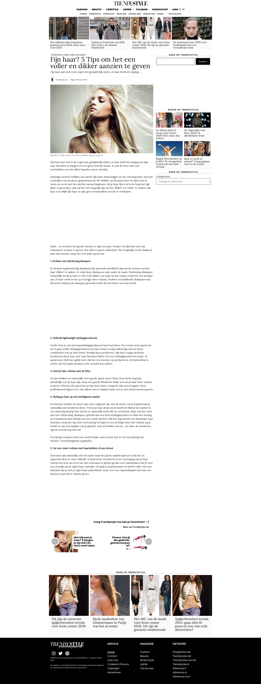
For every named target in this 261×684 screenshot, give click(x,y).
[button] (183, 9)
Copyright (113, 668)
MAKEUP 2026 (149, 14)
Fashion (82, 9)
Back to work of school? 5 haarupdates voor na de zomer (197, 161)
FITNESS (83, 14)
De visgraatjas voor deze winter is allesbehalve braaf (195, 133)
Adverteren (114, 672)
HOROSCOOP (108, 14)
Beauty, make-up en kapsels (74, 54)
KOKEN (160, 14)
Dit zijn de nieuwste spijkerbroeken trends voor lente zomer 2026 (69, 622)
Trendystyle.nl (181, 664)
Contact (112, 656)
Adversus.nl (180, 672)
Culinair (141, 9)
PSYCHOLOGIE (175, 14)
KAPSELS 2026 (135, 14)
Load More (101, 563)
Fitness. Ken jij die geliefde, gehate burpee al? (120, 541)
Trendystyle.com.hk (184, 660)
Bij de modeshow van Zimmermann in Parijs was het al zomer (109, 622)
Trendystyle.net (57, 54)
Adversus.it (179, 668)
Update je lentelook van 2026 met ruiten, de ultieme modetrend (108, 45)
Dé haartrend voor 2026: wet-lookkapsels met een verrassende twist (190, 45)
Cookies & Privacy (118, 664)
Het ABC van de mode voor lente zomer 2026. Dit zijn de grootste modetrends (151, 45)
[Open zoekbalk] (180, 9)
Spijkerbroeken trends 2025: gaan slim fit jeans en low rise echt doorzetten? (192, 624)
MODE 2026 (121, 14)
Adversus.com (181, 676)
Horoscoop (160, 9)
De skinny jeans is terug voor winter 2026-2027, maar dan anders (168, 134)
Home (111, 652)
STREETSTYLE (95, 14)
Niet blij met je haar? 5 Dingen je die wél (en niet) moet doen (84, 541)
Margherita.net (182, 652)
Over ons (112, 660)
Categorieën (163, 176)
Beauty (97, 9)
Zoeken (203, 61)
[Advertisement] (101, 219)
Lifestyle (112, 9)
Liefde (127, 9)
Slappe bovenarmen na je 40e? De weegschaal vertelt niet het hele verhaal (169, 162)
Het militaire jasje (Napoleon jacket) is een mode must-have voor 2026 (67, 45)
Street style (147, 660)
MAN (175, 9)
